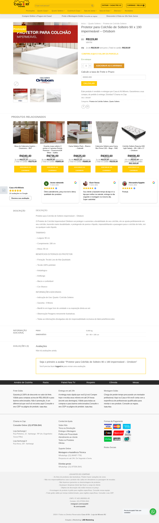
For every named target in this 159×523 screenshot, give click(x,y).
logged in (59, 366)
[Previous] (17, 54)
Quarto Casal (42, 11)
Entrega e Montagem (67, 431)
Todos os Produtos (66, 440)
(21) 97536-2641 (35, 425)
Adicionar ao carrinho (109, 66)
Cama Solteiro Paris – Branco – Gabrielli (79, 147)
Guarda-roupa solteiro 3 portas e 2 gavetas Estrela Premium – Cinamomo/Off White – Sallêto (52, 149)
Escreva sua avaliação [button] (20, 198)
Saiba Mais (43, 407)
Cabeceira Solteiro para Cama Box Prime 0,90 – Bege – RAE (106, 147)
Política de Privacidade (68, 434)
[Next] (73, 54)
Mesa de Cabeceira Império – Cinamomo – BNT (25, 147)
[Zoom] (16, 84)
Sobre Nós (63, 425)
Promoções (30, 11)
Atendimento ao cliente (68, 437)
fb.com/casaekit (79, 506)
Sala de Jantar (89, 11)
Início (83, 24)
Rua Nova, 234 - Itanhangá (23, 444)
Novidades (129, 11)
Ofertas (61, 443)
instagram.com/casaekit (79, 504)
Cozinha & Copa (74, 11)
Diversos (117, 11)
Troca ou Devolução (67, 428)
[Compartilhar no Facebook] (83, 107)
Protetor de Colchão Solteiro (115, 24)
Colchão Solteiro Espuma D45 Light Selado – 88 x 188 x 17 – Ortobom (134, 148)
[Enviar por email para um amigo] (88, 107)
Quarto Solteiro (57, 11)
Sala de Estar (105, 11)
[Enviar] (92, 6)
